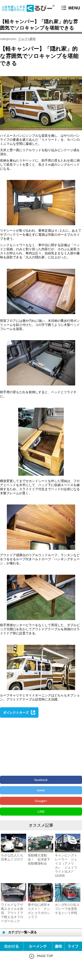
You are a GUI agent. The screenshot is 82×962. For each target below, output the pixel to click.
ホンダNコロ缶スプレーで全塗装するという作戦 (67, 909)
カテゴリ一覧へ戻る (22, 932)
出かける (11, 946)
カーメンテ (38, 946)
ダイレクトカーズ (16, 712)
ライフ (73, 946)
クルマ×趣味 (27, 39)
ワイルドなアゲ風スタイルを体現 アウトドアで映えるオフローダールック (12, 913)
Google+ (41, 801)
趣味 (58, 946)
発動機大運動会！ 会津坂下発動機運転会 (39, 859)
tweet (41, 790)
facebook (41, 780)
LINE (41, 811)
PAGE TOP (45, 956)
